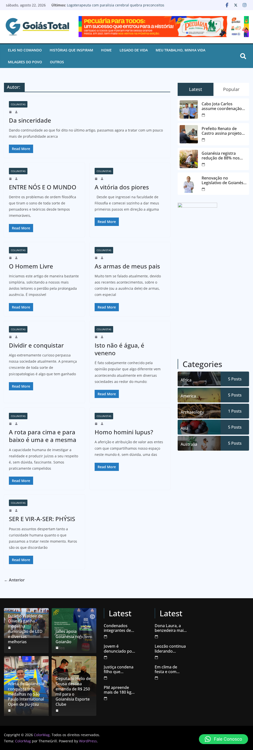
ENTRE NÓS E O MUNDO (42, 187)
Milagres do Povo (25, 62)
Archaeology (192, 412)
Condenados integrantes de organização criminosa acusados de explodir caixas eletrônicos (118, 628)
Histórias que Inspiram (71, 50)
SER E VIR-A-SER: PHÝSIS (42, 519)
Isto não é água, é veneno (119, 349)
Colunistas (18, 104)
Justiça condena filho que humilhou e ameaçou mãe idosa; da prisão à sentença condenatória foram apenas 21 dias (119, 669)
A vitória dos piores (122, 187)
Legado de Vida (134, 50)
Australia (189, 444)
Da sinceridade (30, 120)
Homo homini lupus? (124, 432)
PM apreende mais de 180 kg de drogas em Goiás (117, 690)
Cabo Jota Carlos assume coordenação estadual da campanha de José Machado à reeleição (223, 106)
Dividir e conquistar (36, 345)
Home (106, 50)
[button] (223, 739)
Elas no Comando (25, 50)
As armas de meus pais (127, 266)
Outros (57, 62)
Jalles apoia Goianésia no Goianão (68, 636)
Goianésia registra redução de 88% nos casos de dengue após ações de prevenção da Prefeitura (223, 155)
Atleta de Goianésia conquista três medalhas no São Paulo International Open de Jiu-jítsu (26, 694)
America (188, 396)
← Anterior (14, 580)
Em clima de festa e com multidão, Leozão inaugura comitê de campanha (171, 669)
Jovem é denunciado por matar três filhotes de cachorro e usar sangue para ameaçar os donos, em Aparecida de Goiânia (119, 648)
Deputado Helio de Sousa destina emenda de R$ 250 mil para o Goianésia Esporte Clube (73, 691)
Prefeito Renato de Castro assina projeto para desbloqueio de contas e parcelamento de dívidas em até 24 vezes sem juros (223, 131)
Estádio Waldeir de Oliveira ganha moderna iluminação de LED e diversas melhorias (25, 629)
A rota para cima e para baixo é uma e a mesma (42, 436)
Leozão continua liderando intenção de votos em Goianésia (170, 648)
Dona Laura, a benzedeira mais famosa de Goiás (170, 628)
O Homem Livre (31, 266)
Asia (184, 428)
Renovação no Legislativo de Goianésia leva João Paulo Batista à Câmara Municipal (111, 7)
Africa (186, 380)
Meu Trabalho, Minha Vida (180, 50)
